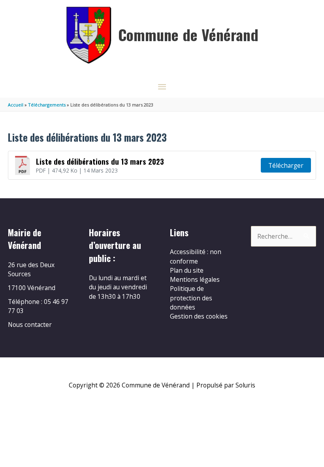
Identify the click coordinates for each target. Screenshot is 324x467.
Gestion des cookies (199, 316)
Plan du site (186, 270)
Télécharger (285, 165)
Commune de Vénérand (188, 34)
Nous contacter (30, 324)
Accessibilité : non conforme (195, 256)
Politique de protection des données (191, 297)
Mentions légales (195, 279)
